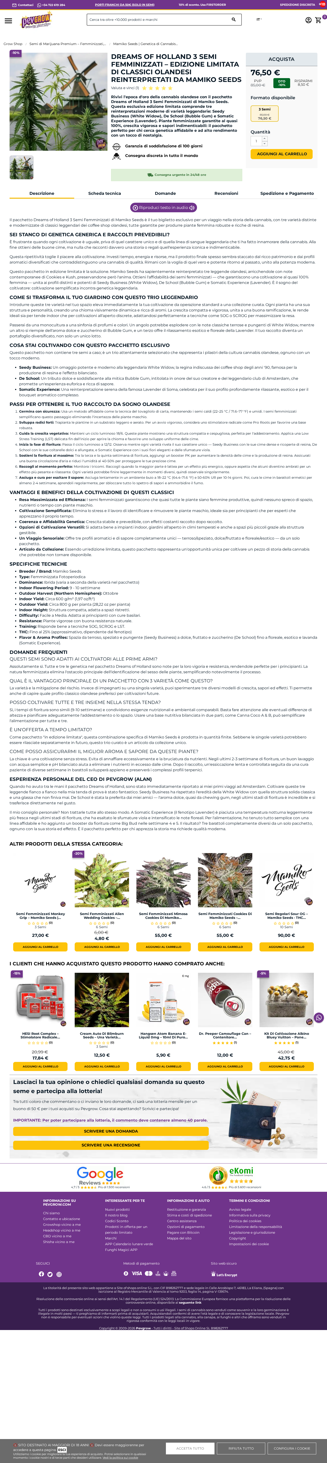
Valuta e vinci (125, 88)
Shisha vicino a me (58, 1242)
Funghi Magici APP (121, 1250)
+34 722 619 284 (53, 5)
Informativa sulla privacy (250, 1215)
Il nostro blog (116, 1215)
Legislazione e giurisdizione (252, 1232)
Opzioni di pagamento (186, 1227)
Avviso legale (240, 1209)
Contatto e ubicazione (61, 1219)
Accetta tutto (190, 1448)
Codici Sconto (117, 1221)
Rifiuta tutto (241, 1448)
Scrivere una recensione (111, 1145)
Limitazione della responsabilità (255, 1227)
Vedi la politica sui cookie (120, 1457)
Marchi (111, 1238)
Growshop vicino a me (62, 1224)
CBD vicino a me (57, 1236)
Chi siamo (51, 1213)
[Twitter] (50, 1274)
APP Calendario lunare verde (129, 1244)
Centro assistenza (182, 1221)
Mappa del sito (179, 1238)
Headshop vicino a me (61, 1230)
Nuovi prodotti (117, 1209)
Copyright (237, 1238)
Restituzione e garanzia (186, 1209)
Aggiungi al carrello (281, 154)
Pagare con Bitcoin (183, 1232)
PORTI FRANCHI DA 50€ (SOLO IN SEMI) (124, 4)
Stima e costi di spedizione (189, 1215)
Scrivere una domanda (111, 1131)
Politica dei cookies (245, 1221)
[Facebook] (41, 1274)
